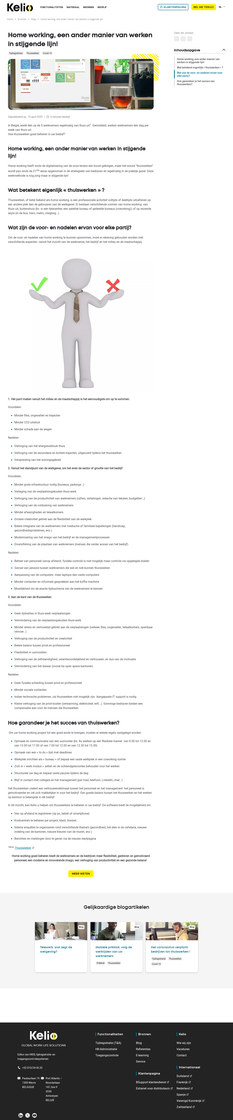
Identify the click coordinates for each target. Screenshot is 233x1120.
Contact (182, 1055)
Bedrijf (102, 7)
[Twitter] (27, 1115)
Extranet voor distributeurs (153, 1088)
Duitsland (183, 1076)
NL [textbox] (220, 7)
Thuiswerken (33, 53)
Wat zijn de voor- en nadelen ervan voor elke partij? (199, 74)
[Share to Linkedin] (176, 38)
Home (10, 19)
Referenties (143, 1049)
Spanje (181, 1095)
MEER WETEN (81, 873)
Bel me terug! (203, 7)
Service (140, 1061)
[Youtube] (34, 1115)
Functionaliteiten (51, 7)
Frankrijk (182, 1082)
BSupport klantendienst (151, 1082)
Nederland (183, 1088)
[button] (189, 38)
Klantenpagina (175, 7)
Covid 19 (47, 53)
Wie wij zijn (184, 1043)
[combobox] (222, 6)
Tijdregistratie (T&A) (108, 1043)
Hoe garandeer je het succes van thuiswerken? (196, 82)
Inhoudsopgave (187, 50)
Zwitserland (184, 1107)
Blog (33, 19)
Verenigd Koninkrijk (189, 1101)
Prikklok (100, 963)
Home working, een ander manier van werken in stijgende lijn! (198, 60)
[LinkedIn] (20, 1115)
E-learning (142, 1055)
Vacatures (183, 1049)
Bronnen (88, 7)
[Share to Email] (183, 38)
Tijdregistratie (16, 53)
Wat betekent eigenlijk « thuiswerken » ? (200, 67)
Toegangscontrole (107, 1055)
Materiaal (73, 7)
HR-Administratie (106, 1049)
